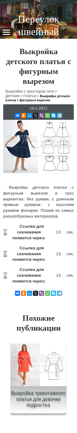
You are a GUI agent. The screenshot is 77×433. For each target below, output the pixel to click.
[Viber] (41, 115)
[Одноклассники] (23, 115)
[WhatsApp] (47, 115)
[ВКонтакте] (17, 115)
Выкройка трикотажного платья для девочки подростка (38, 399)
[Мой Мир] (29, 115)
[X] (35, 115)
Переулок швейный (38, 25)
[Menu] (6, 32)
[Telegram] (59, 115)
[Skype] (53, 115)
